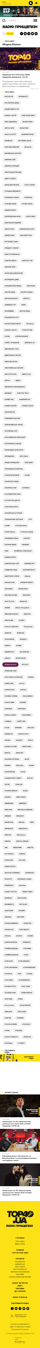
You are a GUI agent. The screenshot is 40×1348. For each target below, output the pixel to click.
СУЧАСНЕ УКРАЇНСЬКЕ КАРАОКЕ (20, 1277)
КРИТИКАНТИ (20, 1262)
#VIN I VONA (25, 986)
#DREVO (8, 646)
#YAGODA (18, 1031)
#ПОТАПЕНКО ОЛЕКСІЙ (13, 444)
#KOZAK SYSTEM (11, 747)
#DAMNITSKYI (9, 652)
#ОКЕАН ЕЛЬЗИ (27, 406)
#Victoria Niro (9, 1005)
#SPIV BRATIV (24, 930)
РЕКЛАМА (20, 1289)
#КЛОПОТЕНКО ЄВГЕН (13, 324)
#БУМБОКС (9, 141)
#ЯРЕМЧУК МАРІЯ (26, 582)
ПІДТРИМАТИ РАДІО (20, 1303)
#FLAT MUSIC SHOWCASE (14, 677)
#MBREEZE (22, 803)
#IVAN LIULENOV (10, 715)
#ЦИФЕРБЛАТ (29, 564)
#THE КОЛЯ (9, 961)
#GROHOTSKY (10, 690)
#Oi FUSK (22, 860)
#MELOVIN (8, 810)
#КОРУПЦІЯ (31, 286)
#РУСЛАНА (24, 456)
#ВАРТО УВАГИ (10, 179)
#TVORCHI (8, 974)
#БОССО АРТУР (10, 134)
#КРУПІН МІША (10, 292)
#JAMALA (8, 721)
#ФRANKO (25, 545)
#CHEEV (21, 620)
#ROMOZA (8, 898)
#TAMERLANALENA (11, 948)
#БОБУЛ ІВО (24, 128)
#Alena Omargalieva (22, 608)
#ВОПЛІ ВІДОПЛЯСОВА (13, 172)
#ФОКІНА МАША (10, 545)
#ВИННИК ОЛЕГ (10, 160)
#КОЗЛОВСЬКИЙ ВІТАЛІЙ (14, 273)
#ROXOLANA (21, 898)
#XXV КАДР (22, 1012)
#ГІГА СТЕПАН (30, 185)
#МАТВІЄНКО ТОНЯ (11, 349)
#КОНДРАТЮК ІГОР (12, 317)
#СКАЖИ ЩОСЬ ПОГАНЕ (13, 513)
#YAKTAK (8, 1018)
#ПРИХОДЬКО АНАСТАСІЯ (14, 450)
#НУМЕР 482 (9, 399)
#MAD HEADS (21, 797)
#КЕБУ (23, 305)
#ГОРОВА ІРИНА (10, 204)
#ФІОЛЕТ (27, 538)
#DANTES (8, 633)
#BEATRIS (27, 614)
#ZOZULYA (27, 1037)
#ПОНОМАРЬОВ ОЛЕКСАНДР (15, 437)
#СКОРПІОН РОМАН (12, 481)
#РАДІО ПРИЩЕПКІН (12, 463)
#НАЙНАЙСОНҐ (24, 399)
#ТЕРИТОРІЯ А (10, 532)
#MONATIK (20, 816)
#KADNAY (18, 728)
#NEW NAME (17, 847)
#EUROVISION (20, 658)
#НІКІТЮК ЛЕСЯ (22, 393)
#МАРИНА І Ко (30, 343)
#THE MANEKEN (24, 980)
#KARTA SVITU (23, 734)
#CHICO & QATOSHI (11, 627)
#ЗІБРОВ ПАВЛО (10, 261)
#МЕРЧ (18, 380)
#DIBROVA (20, 633)
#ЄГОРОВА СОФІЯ (11, 242)
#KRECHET (19, 753)
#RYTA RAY (23, 904)
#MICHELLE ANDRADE (24, 810)
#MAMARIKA (9, 803)
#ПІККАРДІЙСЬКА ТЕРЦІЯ (14, 425)
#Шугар (27, 576)
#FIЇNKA (31, 677)
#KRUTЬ (7, 753)
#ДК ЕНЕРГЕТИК (26, 235)
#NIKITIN (30, 847)
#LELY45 (30, 778)
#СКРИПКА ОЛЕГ (11, 488)
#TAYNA (29, 974)
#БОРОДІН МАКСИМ (12, 147)
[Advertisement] (20, 1077)
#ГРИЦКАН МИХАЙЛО (12, 191)
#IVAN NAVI (22, 709)
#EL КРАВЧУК (24, 652)
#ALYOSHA (26, 595)
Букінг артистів (20, 1283)
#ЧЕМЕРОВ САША (11, 570)
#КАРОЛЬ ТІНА (27, 261)
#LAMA (31, 765)
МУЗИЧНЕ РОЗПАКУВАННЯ (20, 1272)
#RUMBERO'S (9, 904)
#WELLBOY (8, 1012)
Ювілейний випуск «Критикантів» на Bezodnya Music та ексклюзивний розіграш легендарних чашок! (19, 1158)
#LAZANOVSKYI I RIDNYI (13, 778)
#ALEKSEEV (9, 589)
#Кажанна (29, 324)
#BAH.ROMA (9, 620)
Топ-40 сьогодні (20, 1253)
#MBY (32, 822)
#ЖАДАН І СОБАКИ (11, 248)
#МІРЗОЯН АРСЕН (11, 362)
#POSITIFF (8, 879)
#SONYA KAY (9, 930)
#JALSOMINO (26, 715)
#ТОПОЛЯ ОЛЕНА (27, 532)
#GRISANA (8, 709)
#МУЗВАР (8, 393)
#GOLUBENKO (28, 696)
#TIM (19, 974)
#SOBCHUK (27, 923)
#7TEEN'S (21, 1043)
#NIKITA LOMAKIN (22, 841)
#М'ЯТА (7, 380)
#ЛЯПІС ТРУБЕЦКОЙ (12, 343)
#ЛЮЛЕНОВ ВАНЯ (21, 336)
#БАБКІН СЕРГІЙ (10, 115)
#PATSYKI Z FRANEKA (12, 873)
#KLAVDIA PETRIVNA (12, 759)
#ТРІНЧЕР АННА (21, 526)
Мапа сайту (20, 1244)
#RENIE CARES (27, 892)
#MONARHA (9, 829)
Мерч (20, 1286)
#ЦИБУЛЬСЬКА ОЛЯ (12, 564)
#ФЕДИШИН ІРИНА (11, 538)
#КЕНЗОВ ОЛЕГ (10, 267)
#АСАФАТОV (23, 96)
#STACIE (8, 936)
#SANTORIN (9, 911)
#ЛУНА (7, 336)
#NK (6, 847)
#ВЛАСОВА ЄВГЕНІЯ (12, 185)
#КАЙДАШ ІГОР (10, 305)
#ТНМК (7, 526)
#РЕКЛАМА (29, 463)
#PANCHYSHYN (10, 866)
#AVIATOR (23, 601)
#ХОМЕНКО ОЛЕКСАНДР (23, 551)
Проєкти (20, 1259)
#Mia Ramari (21, 835)
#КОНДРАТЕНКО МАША (13, 286)
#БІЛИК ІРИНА (28, 122)
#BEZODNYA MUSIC (11, 614)
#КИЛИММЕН (9, 311)
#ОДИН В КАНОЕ (10, 406)
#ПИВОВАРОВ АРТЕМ (12, 418)
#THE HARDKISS (23, 961)
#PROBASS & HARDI (24, 879)
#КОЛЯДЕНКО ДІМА (12, 280)
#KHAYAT (19, 740)
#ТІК (30, 519)
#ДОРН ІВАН (30, 216)
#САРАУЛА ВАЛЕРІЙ (12, 475)
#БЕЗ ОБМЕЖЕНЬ (11, 122)
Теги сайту (9, 41)
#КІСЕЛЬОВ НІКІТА (11, 298)
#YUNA (7, 1031)
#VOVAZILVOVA (10, 993)
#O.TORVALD (9, 854)
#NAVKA (8, 841)
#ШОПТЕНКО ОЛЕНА (12, 576)
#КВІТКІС (26, 298)
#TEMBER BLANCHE (11, 955)
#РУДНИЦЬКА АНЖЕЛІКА (14, 469)
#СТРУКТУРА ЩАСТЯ (12, 500)
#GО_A (21, 683)
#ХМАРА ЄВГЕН (10, 557)
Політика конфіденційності (20, 1324)
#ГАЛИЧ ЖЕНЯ (27, 204)
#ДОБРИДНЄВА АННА (13, 216)
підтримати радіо (10, 1052)
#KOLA (30, 740)
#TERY (26, 955)
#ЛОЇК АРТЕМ (27, 330)
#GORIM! (23, 702)
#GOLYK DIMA (9, 702)
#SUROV (19, 936)
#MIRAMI (8, 816)
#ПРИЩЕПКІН (9, 456)
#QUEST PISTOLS (11, 892)
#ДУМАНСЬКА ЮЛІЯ (27, 229)
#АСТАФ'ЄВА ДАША (12, 103)
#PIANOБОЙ (29, 873)
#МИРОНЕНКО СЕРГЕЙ (13, 355)
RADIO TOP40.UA (20, 1297)
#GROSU (23, 690)
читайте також (11, 1093)
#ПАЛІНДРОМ (10, 412)
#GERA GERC (9, 683)
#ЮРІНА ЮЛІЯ (10, 582)
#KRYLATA (19, 765)
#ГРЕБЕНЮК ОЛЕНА (12, 197)
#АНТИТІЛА (9, 96)
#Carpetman (28, 627)
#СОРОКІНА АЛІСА (11, 507)
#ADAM (7, 608)
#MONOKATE (23, 829)
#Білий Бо (27, 147)
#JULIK (7, 728)
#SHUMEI (22, 911)
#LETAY (7, 784)
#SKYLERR (20, 917)
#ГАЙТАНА (28, 197)
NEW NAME (20, 1274)
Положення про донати (20, 1329)
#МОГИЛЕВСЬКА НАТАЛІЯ (14, 368)
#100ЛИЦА (8, 1043)
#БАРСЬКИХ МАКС (28, 115)
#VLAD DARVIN (25, 1005)
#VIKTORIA (8, 999)
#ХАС (7, 551)
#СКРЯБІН (25, 488)
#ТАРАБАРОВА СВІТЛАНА (14, 519)
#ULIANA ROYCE (10, 986)
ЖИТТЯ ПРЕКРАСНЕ (20, 1269)
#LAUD (22, 772)
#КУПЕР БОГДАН (27, 292)
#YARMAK (20, 1018)
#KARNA (8, 765)
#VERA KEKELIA (26, 993)
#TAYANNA (27, 948)
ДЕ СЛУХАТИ (20, 1291)
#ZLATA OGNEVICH (11, 1037)
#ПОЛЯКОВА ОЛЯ (11, 431)
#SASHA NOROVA (11, 942)
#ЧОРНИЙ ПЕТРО (29, 570)
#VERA (20, 999)
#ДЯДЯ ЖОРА (10, 235)
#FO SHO (25, 664)
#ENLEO (7, 658)
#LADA (25, 791)
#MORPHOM (9, 822)
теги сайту (9, 92)
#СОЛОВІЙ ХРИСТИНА (13, 494)
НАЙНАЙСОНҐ (20, 1264)
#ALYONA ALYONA (11, 595)
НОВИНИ (20, 1250)
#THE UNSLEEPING (11, 967)
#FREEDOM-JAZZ (11, 671)
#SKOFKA (8, 917)
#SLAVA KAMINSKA (11, 923)
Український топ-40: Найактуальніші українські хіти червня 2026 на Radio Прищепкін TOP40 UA (17, 1192)
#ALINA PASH (23, 589)
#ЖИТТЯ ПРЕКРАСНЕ (12, 254)
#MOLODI (8, 835)
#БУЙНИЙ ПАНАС (27, 134)
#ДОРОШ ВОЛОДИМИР (13, 223)
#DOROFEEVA (9, 639)
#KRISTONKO (26, 747)
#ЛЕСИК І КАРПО (11, 330)
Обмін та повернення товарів (20, 1327)
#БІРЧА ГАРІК (9, 128)
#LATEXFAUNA (10, 772)
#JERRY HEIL (21, 721)
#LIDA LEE (18, 784)
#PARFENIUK (9, 885)
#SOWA (30, 936)
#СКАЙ (27, 475)
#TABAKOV (26, 942)
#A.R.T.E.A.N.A (9, 601)
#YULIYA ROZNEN (11, 1024)
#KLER (27, 759)
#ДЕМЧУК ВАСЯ (10, 210)
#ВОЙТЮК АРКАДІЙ (12, 166)
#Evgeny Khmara (10, 664)
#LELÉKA (8, 797)
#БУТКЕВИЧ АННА (24, 141)
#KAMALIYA (9, 734)
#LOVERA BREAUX (11, 791)
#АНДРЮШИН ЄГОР (12, 109)
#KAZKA (7, 740)
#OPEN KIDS (9, 860)
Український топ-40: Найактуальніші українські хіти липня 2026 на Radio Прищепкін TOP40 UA (16, 1124)
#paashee (22, 885)
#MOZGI (21, 822)
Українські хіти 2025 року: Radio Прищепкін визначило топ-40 (16, 76)
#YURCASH (26, 1024)
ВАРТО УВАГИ (20, 1267)
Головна (20, 1238)
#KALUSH (30, 728)
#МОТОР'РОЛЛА (10, 374)
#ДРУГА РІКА (9, 229)
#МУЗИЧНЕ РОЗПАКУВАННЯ (15, 387)
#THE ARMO (9, 980)
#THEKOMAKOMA (29, 967)
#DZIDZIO (23, 639)
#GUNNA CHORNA (11, 696)
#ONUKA (22, 854)
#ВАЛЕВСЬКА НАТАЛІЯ (13, 153)
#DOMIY (19, 646)
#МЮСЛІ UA (26, 374)
